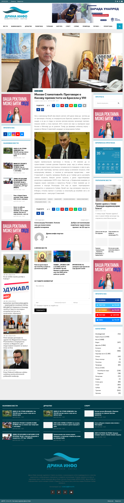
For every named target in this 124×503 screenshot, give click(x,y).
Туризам (49, 26)
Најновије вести (100, 354)
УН (49, 202)
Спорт (68, 26)
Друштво (28, 26)
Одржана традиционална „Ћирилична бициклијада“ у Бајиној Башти (99, 251)
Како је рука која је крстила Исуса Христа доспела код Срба (42, 266)
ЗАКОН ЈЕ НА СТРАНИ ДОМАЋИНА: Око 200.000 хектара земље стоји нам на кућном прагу (21, 151)
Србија (97, 387)
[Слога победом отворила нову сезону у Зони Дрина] (89, 425)
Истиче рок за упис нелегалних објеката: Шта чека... (114, 250)
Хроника (98, 393)
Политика (39, 26)
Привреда (86, 26)
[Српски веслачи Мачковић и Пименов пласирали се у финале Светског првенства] (89, 413)
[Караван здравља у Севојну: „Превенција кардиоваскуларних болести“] (108, 193)
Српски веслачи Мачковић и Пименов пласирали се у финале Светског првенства (106, 413)
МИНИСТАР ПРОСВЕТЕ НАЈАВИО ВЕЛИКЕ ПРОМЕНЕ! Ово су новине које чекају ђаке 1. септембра (21, 167)
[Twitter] (59, 492)
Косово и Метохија (69, 199)
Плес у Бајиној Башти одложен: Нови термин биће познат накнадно (21, 197)
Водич (97, 342)
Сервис (76, 26)
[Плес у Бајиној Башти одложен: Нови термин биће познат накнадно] (8, 198)
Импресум (110, 501)
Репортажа (108, 26)
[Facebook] (53, 492)
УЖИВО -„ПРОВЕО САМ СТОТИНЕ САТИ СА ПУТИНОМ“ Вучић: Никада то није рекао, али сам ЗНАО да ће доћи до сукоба (61, 269)
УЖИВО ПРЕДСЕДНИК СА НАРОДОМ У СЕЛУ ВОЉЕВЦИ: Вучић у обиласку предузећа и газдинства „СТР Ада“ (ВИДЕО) (21, 183)
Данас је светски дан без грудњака (101, 232)
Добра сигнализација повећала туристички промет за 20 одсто (80, 225)
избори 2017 (58, 199)
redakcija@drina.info (68, 487)
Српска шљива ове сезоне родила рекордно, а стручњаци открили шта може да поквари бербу (67, 436)
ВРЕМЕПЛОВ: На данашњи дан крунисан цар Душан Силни (81, 266)
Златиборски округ (103, 371)
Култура (59, 26)
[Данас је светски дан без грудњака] (101, 225)
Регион (96, 26)
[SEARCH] (118, 103)
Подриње (100, 373)
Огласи (97, 356)
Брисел (50, 199)
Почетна (13, 1)
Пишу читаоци (99, 359)
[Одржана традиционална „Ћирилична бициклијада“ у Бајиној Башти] (101, 242)
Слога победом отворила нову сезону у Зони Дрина (107, 424)
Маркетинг (20, 1)
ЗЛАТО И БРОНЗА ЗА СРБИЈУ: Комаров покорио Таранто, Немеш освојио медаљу (108, 434)
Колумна (98, 348)
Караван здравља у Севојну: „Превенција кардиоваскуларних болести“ (107, 206)
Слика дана (99, 382)
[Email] (71, 492)
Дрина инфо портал (41, 101)
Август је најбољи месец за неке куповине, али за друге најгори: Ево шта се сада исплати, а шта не (21, 210)
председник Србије (40, 202)
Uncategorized (100, 334)
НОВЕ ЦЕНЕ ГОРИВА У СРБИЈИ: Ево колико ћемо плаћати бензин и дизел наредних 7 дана (67, 424)
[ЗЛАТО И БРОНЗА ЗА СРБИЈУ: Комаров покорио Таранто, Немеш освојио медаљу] (89, 435)
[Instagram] (65, 492)
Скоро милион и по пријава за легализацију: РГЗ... (113, 233)
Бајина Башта (16, 26)
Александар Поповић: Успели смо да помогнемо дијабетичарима (47, 225)
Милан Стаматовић (82, 199)
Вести (5, 26)
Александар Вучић (40, 199)
